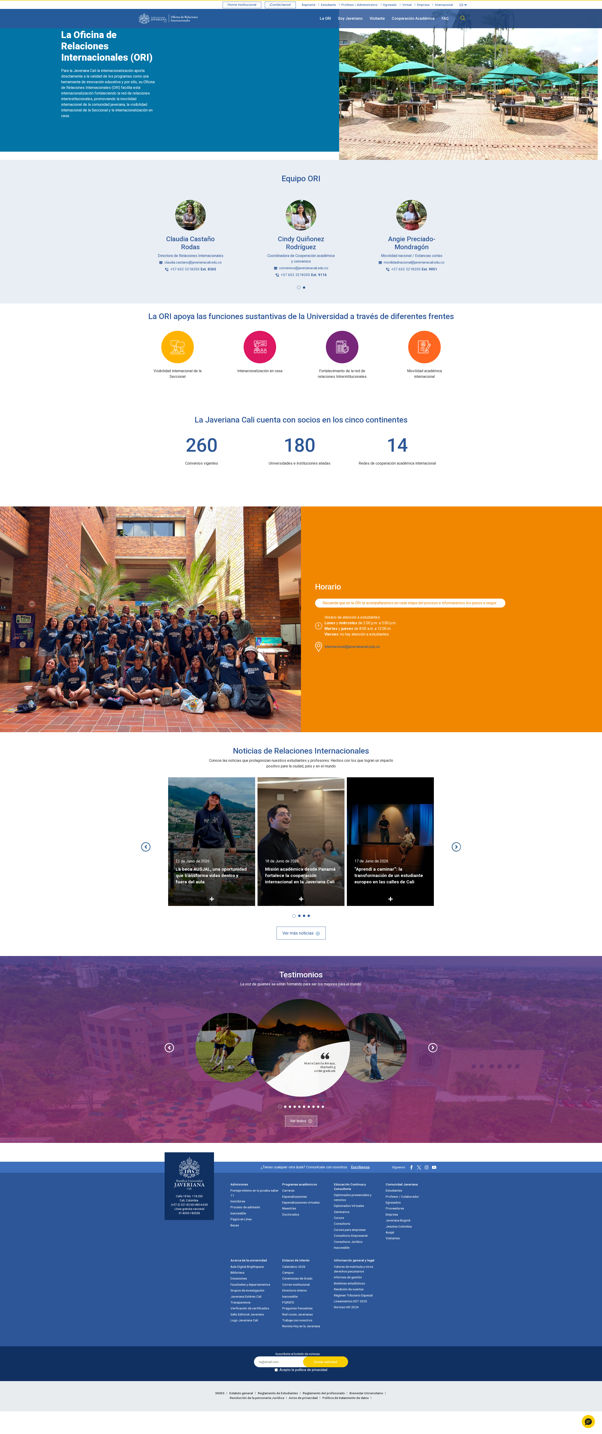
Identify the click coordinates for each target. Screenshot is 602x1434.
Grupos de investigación (247, 1290)
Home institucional (242, 5)
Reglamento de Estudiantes (278, 1393)
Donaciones (238, 1278)
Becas (234, 1225)
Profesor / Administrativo (359, 5)
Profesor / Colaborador (402, 1196)
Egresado (390, 5)
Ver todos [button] (298, 1121)
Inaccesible (238, 1213)
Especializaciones (294, 1196)
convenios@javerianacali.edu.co (303, 268)
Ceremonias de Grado (297, 1278)
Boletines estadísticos (349, 1283)
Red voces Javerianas (297, 1314)
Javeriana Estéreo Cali (245, 1296)
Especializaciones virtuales (301, 1202)
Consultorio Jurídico (348, 1242)
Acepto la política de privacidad (303, 1370)
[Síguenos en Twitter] (419, 1167)
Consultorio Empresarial (351, 1235)
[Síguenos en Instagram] (426, 1167)
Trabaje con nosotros (297, 1320)
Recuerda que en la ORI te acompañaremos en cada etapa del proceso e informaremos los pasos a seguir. (410, 603)
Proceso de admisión (245, 1207)
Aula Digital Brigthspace (247, 1266)
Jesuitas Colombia (399, 1226)
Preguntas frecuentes (297, 1308)
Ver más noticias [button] (298, 933)
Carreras (288, 1190)
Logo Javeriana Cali (244, 1320)
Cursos (339, 1218)
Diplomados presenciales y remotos (352, 1197)
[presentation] (145, 847)
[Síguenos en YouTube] (434, 1167)
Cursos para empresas (350, 1230)
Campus (288, 1272)
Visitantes (393, 1238)
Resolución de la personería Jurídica (257, 1398)
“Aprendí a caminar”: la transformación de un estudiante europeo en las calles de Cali (299, 875)
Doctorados (290, 1214)
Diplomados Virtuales (349, 1206)
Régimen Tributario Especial (353, 1295)
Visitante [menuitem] (377, 18)
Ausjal (390, 1232)
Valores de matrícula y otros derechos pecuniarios (353, 1269)
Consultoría (342, 1223)
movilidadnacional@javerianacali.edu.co (414, 262)
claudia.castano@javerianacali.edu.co (193, 262)
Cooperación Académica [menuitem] (413, 18)
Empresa (423, 5)
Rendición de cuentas (349, 1289)
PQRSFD (288, 1302)
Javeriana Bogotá (398, 1220)
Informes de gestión (348, 1277)
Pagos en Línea (241, 1219)
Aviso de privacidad (303, 1398)
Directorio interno (294, 1290)
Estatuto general (241, 1393)
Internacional (444, 5)
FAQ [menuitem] (445, 18)
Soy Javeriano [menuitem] (350, 18)
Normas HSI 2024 (346, 1307)
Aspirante (308, 5)
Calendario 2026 (293, 1266)
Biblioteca (237, 1272)
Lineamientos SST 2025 (350, 1301)
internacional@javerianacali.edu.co (352, 646)
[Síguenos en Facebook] (411, 1167)
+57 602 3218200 (193, 269)
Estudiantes (394, 1190)
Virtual (407, 5)
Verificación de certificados (249, 1308)
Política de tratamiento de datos (345, 1398)
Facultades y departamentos (250, 1284)
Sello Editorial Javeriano (247, 1314)
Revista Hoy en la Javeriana (301, 1326)
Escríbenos (360, 1167)
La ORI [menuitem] (325, 18)
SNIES (220, 1393)
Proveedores (395, 1208)
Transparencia (240, 1302)
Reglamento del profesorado (324, 1393)
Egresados (393, 1202)
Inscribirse (237, 1201)
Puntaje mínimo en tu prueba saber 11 (254, 1193)
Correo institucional (296, 1284)
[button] (299, 287)
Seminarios (341, 1212)
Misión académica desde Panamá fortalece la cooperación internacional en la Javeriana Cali (211, 875)
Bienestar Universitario (366, 1393)
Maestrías (289, 1208)
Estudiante (328, 5)
